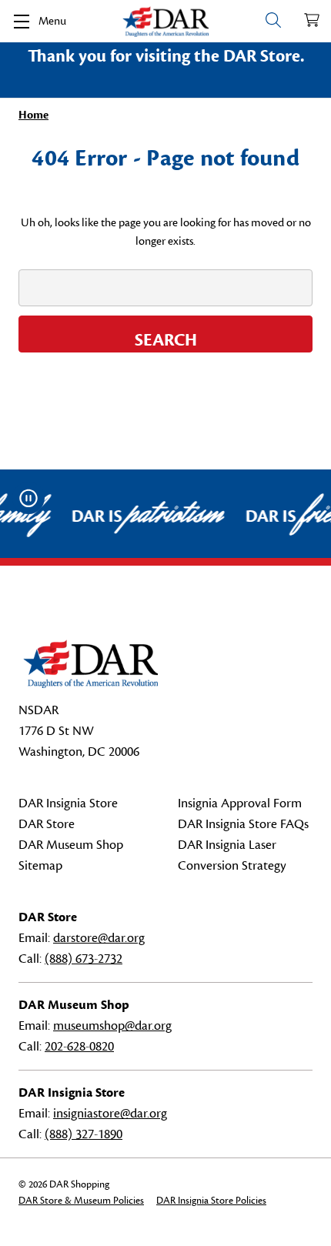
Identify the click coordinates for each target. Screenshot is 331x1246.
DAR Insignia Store (68, 803)
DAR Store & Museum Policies (81, 1200)
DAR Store (46, 824)
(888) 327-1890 (83, 1134)
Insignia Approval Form (240, 803)
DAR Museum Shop (70, 845)
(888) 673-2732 (83, 958)
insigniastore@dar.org (110, 1113)
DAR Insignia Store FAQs (243, 824)
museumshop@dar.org (112, 1025)
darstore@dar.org (99, 938)
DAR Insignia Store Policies (211, 1200)
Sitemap (40, 865)
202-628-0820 (79, 1046)
